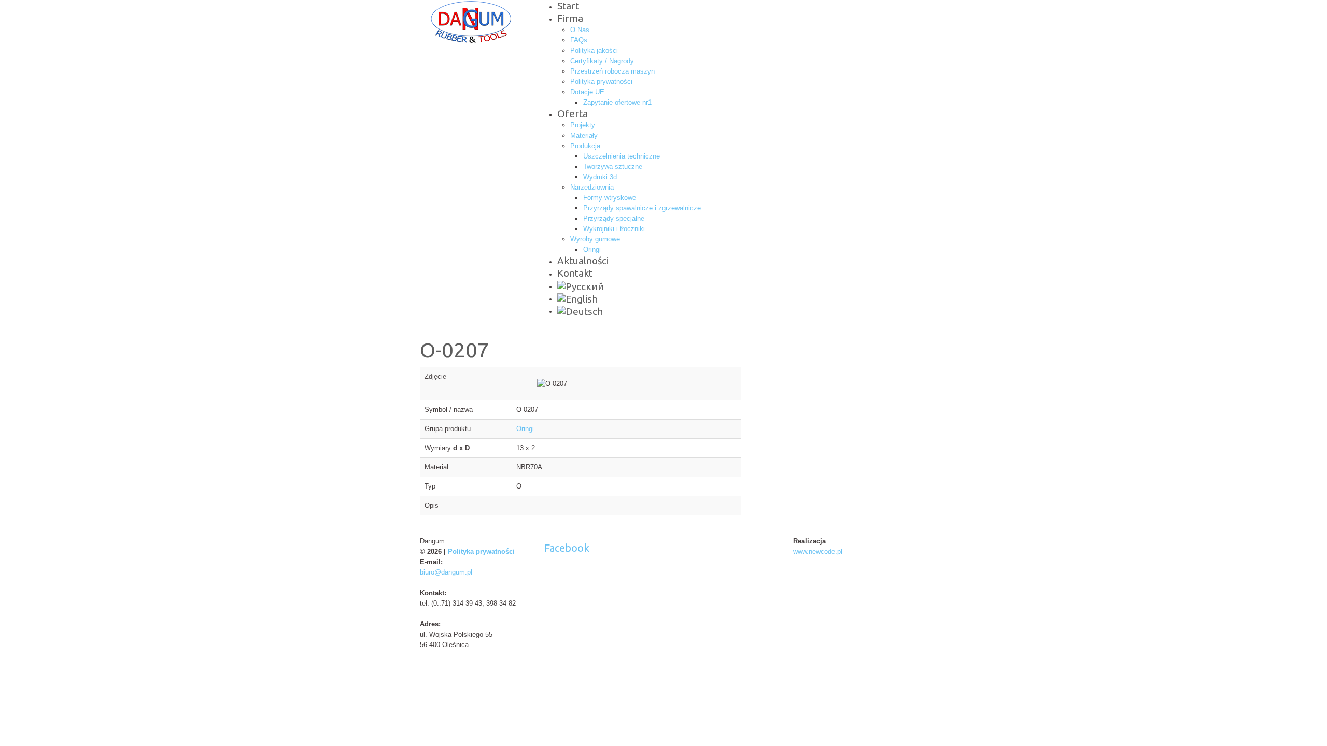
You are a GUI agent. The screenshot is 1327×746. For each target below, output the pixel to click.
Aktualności (583, 260)
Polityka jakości (594, 50)
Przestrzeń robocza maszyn (612, 71)
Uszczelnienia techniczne (621, 156)
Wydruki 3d (600, 177)
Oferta (572, 113)
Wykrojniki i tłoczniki (614, 229)
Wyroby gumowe (595, 239)
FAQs (578, 40)
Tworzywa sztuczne (612, 166)
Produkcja (585, 146)
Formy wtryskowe (609, 198)
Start (568, 5)
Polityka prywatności (601, 81)
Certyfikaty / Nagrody (602, 61)
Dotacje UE (587, 92)
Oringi (592, 249)
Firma (570, 18)
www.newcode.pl (817, 551)
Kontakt (574, 273)
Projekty (582, 125)
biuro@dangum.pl (446, 572)
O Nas (579, 30)
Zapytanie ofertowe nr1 (617, 102)
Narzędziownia (592, 187)
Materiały (584, 135)
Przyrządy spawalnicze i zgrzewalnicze (642, 208)
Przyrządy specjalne (613, 218)
